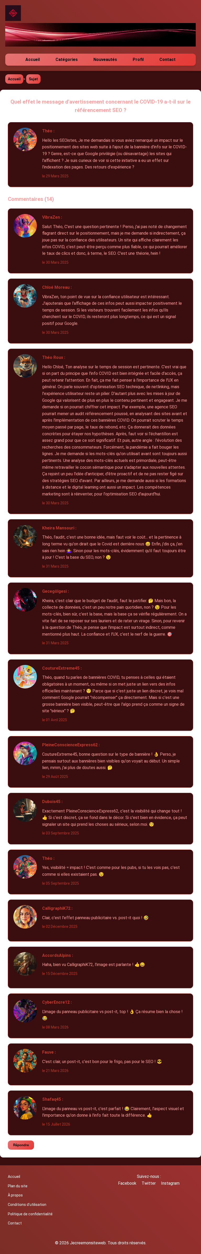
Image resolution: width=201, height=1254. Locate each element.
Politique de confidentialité (30, 1214)
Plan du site (17, 1186)
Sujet (33, 79)
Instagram (170, 1183)
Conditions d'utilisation (27, 1204)
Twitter (149, 1183)
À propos (15, 1195)
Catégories (66, 59)
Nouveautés (105, 59)
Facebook (127, 1183)
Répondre (21, 1145)
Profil (138, 59)
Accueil (32, 59)
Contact (167, 59)
